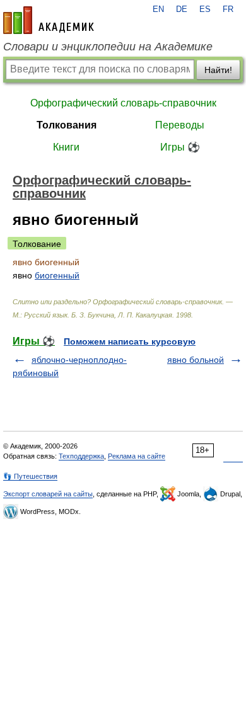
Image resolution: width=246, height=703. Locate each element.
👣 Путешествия (30, 476)
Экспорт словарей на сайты (48, 494)
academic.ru (48, 20)
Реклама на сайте (136, 456)
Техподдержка (81, 456)
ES (205, 9)
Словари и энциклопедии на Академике (108, 46)
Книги (66, 147)
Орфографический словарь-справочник (123, 103)
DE (181, 9)
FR (228, 9)
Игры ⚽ (180, 147)
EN (158, 9)
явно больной (195, 360)
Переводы (179, 125)
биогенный (57, 275)
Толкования (67, 125)
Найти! (218, 70)
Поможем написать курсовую (130, 341)
